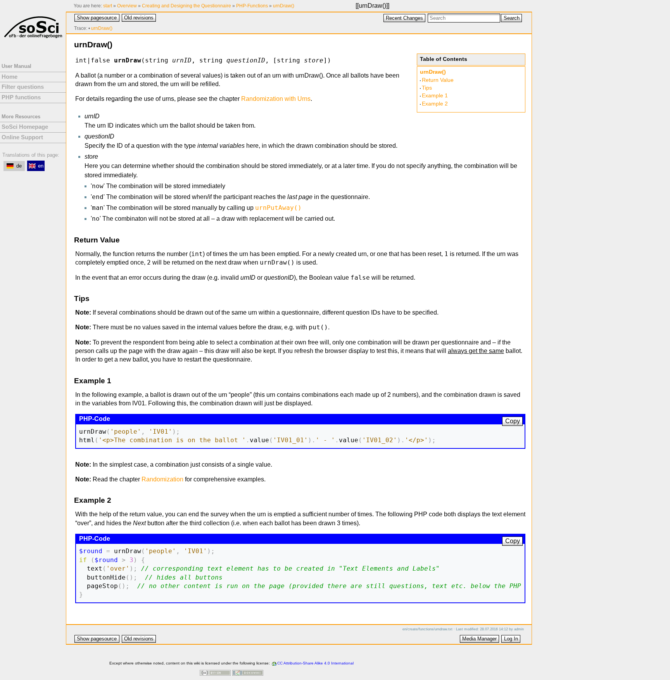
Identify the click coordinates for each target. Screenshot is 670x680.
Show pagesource (97, 18)
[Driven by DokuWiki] (247, 673)
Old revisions (139, 18)
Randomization (162, 479)
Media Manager (479, 639)
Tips (427, 88)
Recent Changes (404, 18)
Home (9, 77)
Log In (511, 639)
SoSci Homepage (25, 127)
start (107, 6)
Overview (127, 6)
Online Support (22, 137)
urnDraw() (372, 5)
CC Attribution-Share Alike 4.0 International (315, 663)
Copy (512, 421)
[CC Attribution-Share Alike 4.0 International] (215, 673)
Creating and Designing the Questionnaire (186, 6)
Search (512, 18)
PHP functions (21, 97)
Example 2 (435, 104)
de (19, 166)
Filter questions (23, 87)
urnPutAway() (278, 207)
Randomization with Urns (276, 98)
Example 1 (435, 96)
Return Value (438, 80)
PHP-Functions (252, 6)
